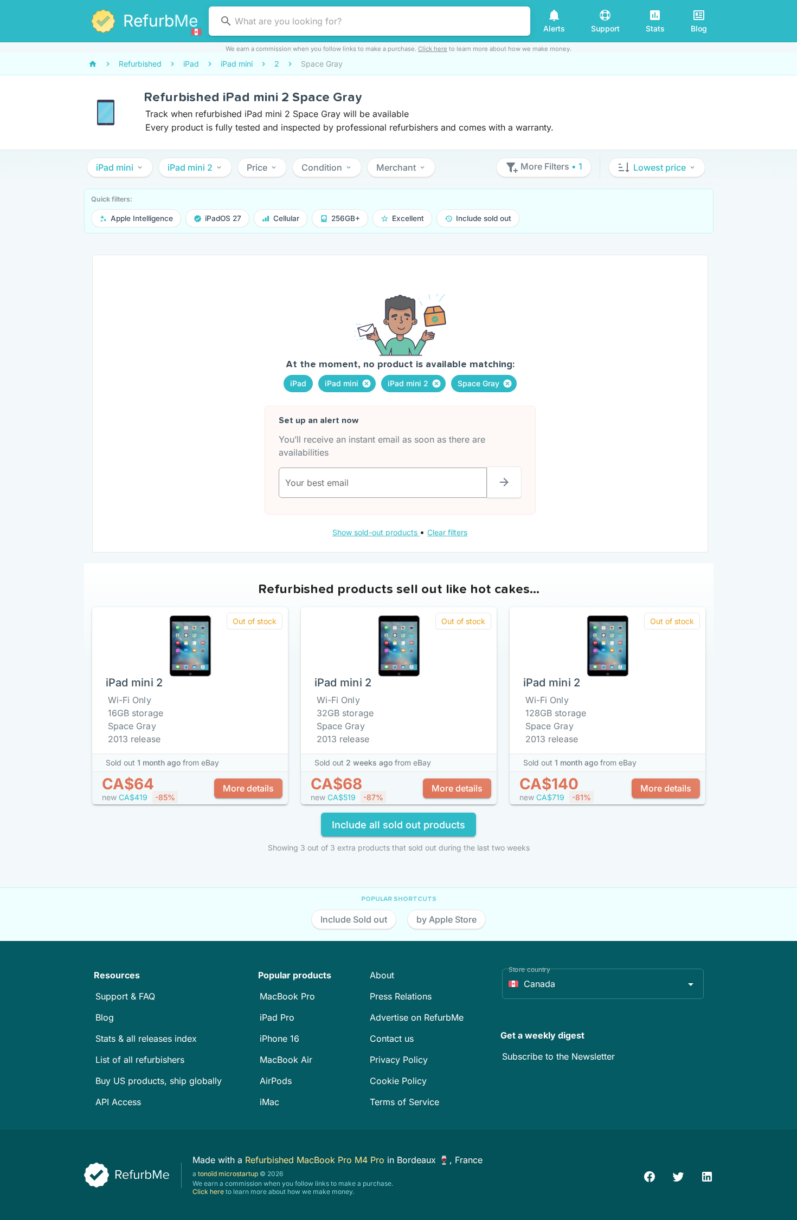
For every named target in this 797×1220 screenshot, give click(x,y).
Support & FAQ (125, 996)
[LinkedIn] (707, 1175)
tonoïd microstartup (228, 1174)
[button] (120, 167)
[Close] (366, 383)
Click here (432, 49)
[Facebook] (649, 1175)
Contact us (392, 1038)
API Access (118, 1101)
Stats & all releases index (146, 1038)
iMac (269, 1101)
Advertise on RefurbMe (417, 1017)
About (382, 975)
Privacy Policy (399, 1059)
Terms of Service (404, 1101)
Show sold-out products (376, 532)
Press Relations (401, 996)
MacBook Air (286, 1059)
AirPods (276, 1080)
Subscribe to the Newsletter (558, 1056)
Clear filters (447, 532)
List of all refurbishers (139, 1059)
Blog (104, 1017)
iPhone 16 (279, 1038)
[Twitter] (678, 1175)
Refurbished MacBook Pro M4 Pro (316, 1159)
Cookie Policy (398, 1080)
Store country (529, 969)
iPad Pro (277, 1017)
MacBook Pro (287, 996)
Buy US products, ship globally (158, 1080)
